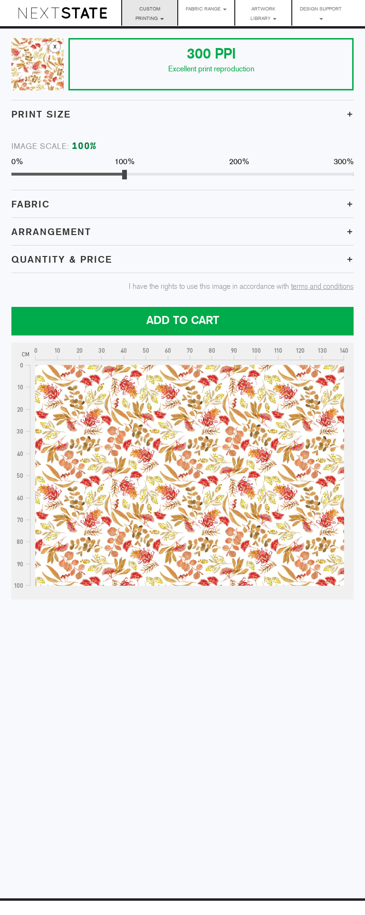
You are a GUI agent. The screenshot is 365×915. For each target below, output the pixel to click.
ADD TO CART (182, 321)
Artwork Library (263, 14)
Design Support (321, 9)
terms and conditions (322, 287)
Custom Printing (147, 14)
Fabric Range (204, 9)
